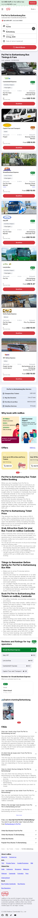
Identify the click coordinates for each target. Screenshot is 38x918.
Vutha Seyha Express (10, 314)
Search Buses (20, 47)
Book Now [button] (19, 103)
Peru (27, 873)
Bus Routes (21, 884)
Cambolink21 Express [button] (10, 666)
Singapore (18, 869)
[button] (19, 36)
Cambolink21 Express (10, 81)
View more (19, 815)
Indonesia (10, 869)
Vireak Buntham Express (11, 172)
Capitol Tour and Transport (11, 128)
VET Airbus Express (9, 358)
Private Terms (10, 863)
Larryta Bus (6, 267)
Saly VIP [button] (6, 655)
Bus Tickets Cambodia (8, 884)
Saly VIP (5, 220)
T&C (2, 863)
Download (33, 2)
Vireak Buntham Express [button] (11, 650)
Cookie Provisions (22, 863)
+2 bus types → (8, 178)
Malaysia (26, 869)
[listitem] (4, 454)
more (4, 187)
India (2, 869)
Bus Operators (6, 888)
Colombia (20, 873)
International (5, 878)
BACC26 (9, 466)
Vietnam (4, 873)
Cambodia (12, 873)
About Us (4, 857)
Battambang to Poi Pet (13, 824)
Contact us (12, 857)
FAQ (32, 863)
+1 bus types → (8, 87)
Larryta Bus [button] (7, 660)
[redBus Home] (8, 9)
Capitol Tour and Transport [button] (12, 671)
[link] (14, 461)
